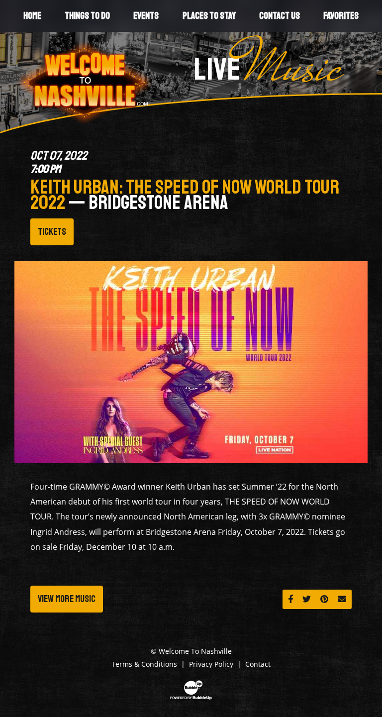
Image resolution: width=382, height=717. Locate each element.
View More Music (67, 599)
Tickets (52, 232)
